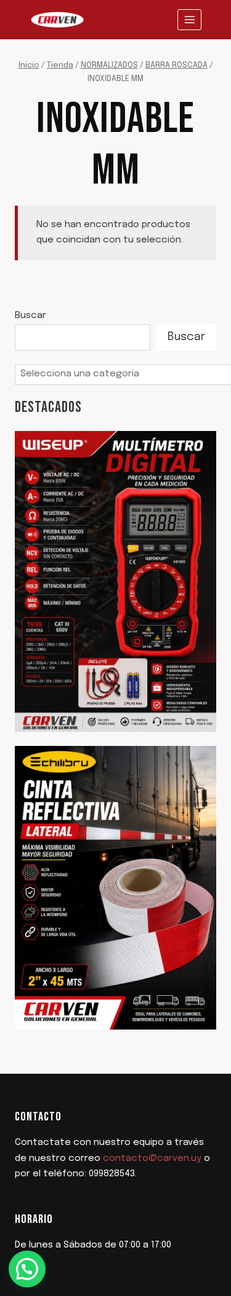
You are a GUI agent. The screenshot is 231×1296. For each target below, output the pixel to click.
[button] (27, 1269)
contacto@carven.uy (152, 1158)
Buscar (30, 315)
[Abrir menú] (189, 19)
